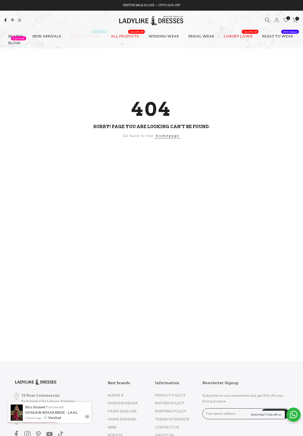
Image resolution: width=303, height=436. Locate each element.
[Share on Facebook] (5, 20)
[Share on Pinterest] (12, 20)
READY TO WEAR (279, 35)
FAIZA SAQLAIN (122, 411)
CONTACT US (167, 427)
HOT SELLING (91, 35)
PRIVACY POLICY (170, 395)
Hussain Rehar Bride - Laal (51, 412)
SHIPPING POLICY (171, 411)
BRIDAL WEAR (201, 36)
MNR (112, 427)
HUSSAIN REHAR (123, 403)
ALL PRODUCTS (127, 35)
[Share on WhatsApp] (20, 20)
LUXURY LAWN (240, 35)
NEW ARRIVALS (46, 36)
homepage (167, 136)
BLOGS (16, 42)
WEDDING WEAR (163, 36)
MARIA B (115, 395)
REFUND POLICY (169, 403)
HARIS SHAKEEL (122, 419)
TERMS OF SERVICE (172, 419)
